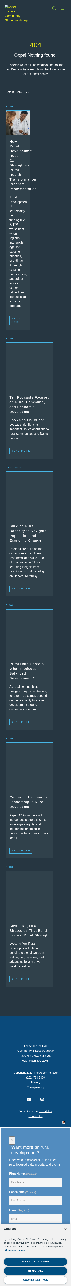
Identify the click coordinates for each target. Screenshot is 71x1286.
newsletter (45, 1111)
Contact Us (36, 1116)
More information (15, 1250)
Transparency (35, 1087)
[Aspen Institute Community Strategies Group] (16, 14)
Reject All (35, 1270)
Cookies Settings (35, 1279)
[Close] (65, 1229)
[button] (54, 8)
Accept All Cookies (35, 1261)
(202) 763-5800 (35, 1077)
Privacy (35, 1082)
